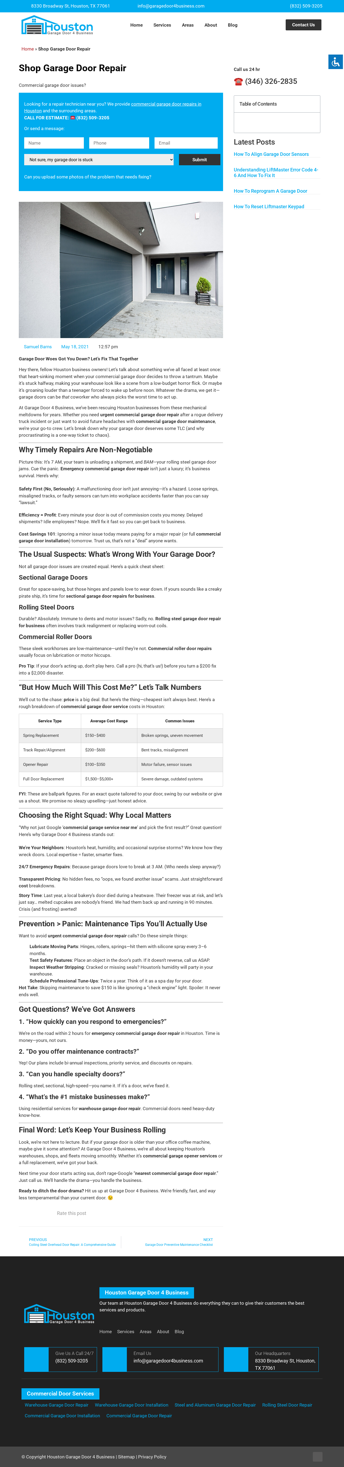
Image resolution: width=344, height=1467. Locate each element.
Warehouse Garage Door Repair (56, 1405)
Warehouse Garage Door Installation (131, 1405)
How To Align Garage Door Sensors (271, 154)
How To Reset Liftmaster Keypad (269, 206)
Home (136, 25)
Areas (188, 25)
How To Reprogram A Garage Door (270, 191)
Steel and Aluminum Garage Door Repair (215, 1405)
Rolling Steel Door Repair (287, 1405)
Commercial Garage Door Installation (62, 1415)
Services (162, 25)
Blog (233, 25)
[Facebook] (317, 1457)
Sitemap (126, 1456)
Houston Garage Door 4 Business (81, 1456)
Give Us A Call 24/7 (74, 1353)
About (211, 25)
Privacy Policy (152, 1456)
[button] (313, 104)
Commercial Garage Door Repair (139, 1415)
